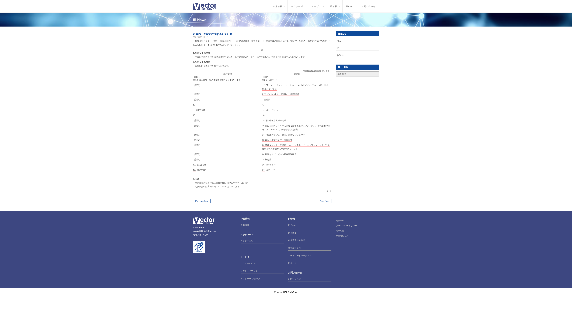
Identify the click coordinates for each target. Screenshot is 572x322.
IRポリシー (293, 262)
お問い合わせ (368, 6)
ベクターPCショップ (250, 278)
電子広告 (340, 230)
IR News (292, 224)
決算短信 (292, 232)
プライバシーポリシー (346, 225)
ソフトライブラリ (249, 270)
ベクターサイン (248, 263)
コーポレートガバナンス (299, 255)
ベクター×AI (297, 6)
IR (338, 47)
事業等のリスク (343, 235)
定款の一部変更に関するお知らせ (212, 34)
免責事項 (340, 220)
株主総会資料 (294, 247)
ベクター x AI (247, 240)
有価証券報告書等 (296, 240)
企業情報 (245, 224)
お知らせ (341, 55)
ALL (339, 40)
